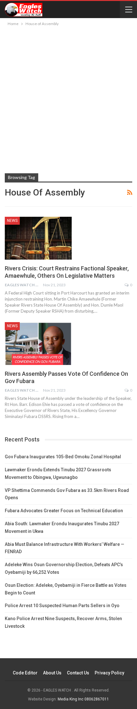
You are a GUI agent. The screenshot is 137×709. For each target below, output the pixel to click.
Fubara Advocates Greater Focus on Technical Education (64, 510)
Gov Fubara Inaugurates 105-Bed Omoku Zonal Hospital (63, 456)
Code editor (25, 672)
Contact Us (78, 672)
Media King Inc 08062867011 (83, 699)
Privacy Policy (109, 672)
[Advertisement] (68, 98)
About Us (52, 672)
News (12, 220)
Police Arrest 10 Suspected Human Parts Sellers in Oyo (62, 605)
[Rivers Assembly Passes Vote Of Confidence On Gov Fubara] (38, 343)
